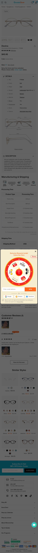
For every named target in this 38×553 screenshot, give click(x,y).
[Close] (35, 251)
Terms (34, 256)
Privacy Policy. (20, 301)
